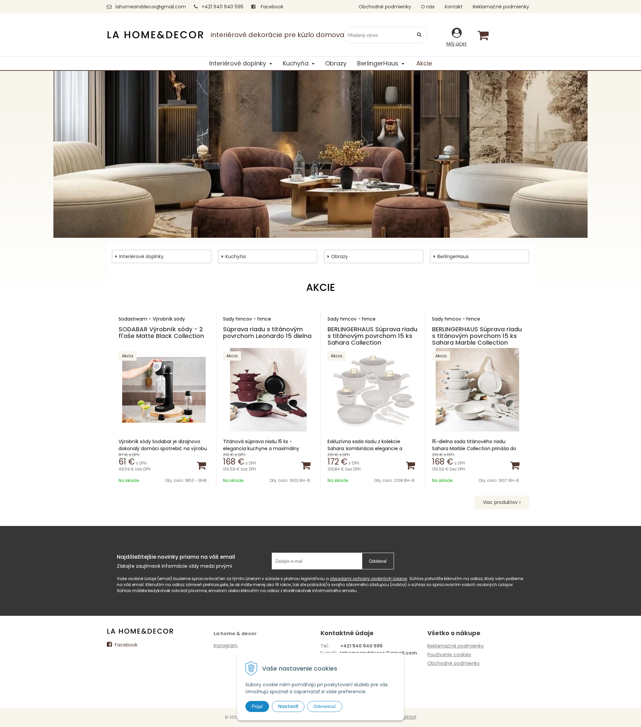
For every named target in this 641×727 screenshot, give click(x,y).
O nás (428, 6)
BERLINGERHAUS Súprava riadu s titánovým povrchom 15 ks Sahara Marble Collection (477, 336)
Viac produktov (501, 502)
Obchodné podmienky (385, 6)
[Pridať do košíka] (201, 465)
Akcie (424, 63)
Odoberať (378, 561)
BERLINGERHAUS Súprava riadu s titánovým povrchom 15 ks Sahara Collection (372, 336)
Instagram (226, 645)
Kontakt (454, 6)
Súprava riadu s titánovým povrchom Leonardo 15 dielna (267, 332)
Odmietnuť (324, 706)
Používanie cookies (449, 654)
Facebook (271, 6)
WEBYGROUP (404, 717)
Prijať (257, 706)
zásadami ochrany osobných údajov (368, 578)
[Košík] (483, 35)
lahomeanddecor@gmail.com (151, 6)
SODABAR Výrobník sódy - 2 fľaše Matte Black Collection (161, 332)
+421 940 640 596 (222, 6)
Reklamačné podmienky (501, 6)
